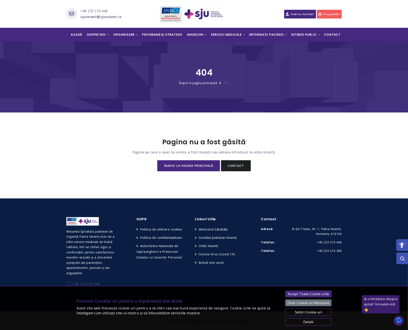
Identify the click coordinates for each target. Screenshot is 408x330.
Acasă (76, 34)
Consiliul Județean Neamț (217, 237)
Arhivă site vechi (211, 262)
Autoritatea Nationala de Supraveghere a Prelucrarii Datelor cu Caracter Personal (159, 251)
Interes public (303, 34)
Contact (332, 34)
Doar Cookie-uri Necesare (308, 303)
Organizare (124, 34)
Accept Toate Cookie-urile (308, 294)
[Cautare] (402, 258)
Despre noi (96, 34)
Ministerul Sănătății (213, 229)
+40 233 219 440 (94, 11)
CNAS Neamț (208, 246)
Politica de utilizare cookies (161, 229)
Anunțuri (195, 34)
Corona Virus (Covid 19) (216, 254)
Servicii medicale (226, 34)
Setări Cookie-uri (308, 312)
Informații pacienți (266, 34)
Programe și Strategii (162, 34)
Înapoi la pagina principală (198, 83)
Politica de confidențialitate (161, 237)
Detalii (308, 322)
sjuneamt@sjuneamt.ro (101, 16)
